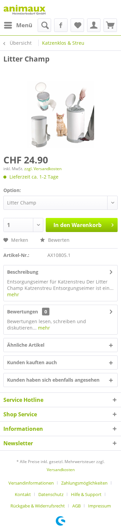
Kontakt (23, 494)
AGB (76, 506)
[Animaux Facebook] (61, 25)
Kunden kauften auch (32, 362)
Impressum (99, 506)
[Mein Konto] (93, 25)
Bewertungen (22, 311)
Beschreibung (22, 272)
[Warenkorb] (110, 25)
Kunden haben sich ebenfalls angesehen (53, 380)
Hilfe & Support (86, 494)
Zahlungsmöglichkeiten (84, 483)
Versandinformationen (31, 483)
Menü (24, 25)
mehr (13, 294)
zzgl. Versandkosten (43, 169)
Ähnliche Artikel (25, 345)
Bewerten (58, 240)
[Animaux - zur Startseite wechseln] (24, 9)
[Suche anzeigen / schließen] (44, 25)
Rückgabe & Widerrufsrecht (37, 506)
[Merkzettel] (77, 25)
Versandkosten (61, 469)
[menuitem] (18, 25)
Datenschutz (51, 494)
